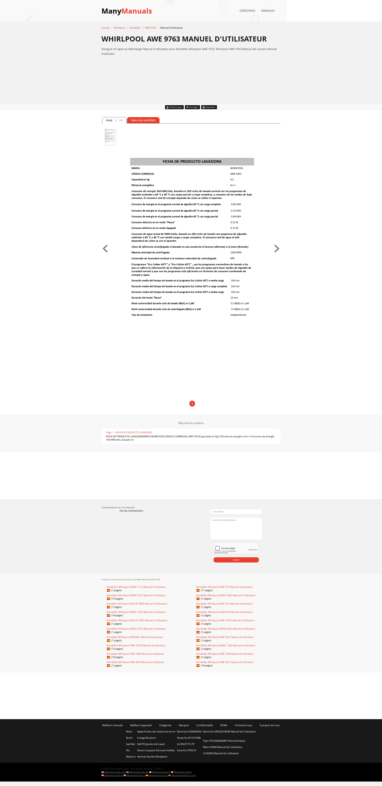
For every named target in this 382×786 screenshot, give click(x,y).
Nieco (129, 731)
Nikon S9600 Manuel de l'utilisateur (222, 747)
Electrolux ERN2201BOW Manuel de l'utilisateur (229, 731)
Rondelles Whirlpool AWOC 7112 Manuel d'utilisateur (136, 587)
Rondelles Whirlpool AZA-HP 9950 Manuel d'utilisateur (137, 620)
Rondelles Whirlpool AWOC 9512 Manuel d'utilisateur (136, 595)
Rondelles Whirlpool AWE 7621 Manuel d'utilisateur (225, 637)
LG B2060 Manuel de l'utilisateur (221, 753)
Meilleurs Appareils (141, 725)
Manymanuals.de (139, 772)
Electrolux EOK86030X (189, 731)
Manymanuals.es (158, 775)
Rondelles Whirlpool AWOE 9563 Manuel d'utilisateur (225, 628)
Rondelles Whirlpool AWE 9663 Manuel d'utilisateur (135, 662)
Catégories (247, 10)
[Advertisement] (191, 83)
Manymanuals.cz (136, 775)
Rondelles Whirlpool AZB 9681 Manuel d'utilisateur (135, 637)
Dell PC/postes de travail (151, 744)
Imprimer (210, 107)
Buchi (129, 737)
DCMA (223, 725)
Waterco (131, 756)
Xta (128, 750)
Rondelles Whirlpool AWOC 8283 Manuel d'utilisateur (226, 595)
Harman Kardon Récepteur (152, 756)
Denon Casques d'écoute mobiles (156, 750)
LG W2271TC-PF (185, 744)
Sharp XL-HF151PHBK (189, 737)
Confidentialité (204, 725)
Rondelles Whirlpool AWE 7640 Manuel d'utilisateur (135, 653)
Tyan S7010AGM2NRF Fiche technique (224, 740)
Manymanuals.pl (113, 775)
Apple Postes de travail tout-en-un (156, 731)
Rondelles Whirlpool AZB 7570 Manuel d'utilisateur (224, 587)
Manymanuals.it (183, 772)
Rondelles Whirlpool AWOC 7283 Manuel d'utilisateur (136, 612)
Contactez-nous (243, 725)
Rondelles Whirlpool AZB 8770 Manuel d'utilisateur (224, 612)
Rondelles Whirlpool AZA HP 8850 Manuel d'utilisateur (137, 603)
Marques (268, 10)
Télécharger (175, 107)
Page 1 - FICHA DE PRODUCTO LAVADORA (129, 432)
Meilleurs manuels (112, 725)
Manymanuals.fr (161, 772)
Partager (193, 107)
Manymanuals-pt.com (183, 775)
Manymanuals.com (115, 772)
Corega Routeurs (146, 737)
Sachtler (130, 744)
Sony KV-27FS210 (186, 750)
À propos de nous (270, 725)
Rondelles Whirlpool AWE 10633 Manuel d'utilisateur (225, 620)
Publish (236, 559)
